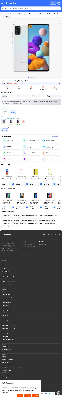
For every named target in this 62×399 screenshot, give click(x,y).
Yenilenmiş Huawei (6, 299)
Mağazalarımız (5, 271)
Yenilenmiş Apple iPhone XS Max (10, 226)
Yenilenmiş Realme (6, 310)
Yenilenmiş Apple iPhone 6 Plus (47, 223)
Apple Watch (5, 318)
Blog (3, 265)
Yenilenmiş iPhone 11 (6, 336)
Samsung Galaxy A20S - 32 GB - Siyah (48, 203)
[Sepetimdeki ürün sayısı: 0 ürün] (59, 3)
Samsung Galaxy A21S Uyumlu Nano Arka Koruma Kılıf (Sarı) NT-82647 (35, 179)
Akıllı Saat (4, 287)
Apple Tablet (5, 321)
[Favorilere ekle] (59, 19)
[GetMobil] (10, 3)
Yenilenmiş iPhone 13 (6, 331)
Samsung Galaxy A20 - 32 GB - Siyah (34, 203)
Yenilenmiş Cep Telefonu (8, 281)
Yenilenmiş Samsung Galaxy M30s (10, 218)
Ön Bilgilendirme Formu (7, 359)
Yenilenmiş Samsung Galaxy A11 (47, 220)
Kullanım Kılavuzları (6, 370)
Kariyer (3, 352)
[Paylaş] (59, 22)
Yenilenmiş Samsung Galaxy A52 (10, 223)
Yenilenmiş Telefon (12, 14)
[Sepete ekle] (13, 184)
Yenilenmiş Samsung (40, 14)
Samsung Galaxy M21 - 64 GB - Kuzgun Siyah (6, 203)
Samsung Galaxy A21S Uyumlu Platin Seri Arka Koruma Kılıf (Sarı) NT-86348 (49, 179)
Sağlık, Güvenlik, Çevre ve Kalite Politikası (11, 367)
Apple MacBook (5, 315)
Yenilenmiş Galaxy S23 (7, 339)
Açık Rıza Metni (5, 362)
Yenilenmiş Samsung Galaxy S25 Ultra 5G (31, 218)
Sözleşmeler (4, 356)
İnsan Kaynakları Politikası (8, 365)
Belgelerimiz (5, 268)
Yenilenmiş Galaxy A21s (53, 14)
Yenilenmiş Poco (6, 308)
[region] (31, 48)
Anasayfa (3, 14)
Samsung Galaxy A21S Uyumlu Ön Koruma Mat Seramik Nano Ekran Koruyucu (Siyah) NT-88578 (7, 179)
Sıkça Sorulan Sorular (7, 375)
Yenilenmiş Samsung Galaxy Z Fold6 (29, 223)
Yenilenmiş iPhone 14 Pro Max (9, 328)
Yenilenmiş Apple (6, 294)
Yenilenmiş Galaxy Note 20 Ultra (9, 342)
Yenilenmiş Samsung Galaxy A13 (29, 220)
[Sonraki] (60, 176)
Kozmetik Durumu (6, 377)
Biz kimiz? (4, 263)
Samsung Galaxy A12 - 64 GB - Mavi (21, 203)
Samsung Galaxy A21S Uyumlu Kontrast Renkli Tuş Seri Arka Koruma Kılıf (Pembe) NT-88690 (21, 179)
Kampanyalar (5, 346)
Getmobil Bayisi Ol (6, 349)
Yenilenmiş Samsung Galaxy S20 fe (10, 220)
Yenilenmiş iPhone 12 (6, 333)
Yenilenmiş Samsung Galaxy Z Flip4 (48, 215)
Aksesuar (4, 289)
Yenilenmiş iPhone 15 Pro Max (9, 325)
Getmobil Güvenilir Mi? (7, 274)
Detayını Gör (18, 103)
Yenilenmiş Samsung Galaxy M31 (29, 215)
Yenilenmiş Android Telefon (26, 14)
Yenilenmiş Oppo (6, 305)
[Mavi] (11, 121)
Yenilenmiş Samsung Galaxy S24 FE (10, 215)
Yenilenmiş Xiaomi (6, 302)
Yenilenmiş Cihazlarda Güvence (9, 276)
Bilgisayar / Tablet (6, 284)
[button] (18, 121)
